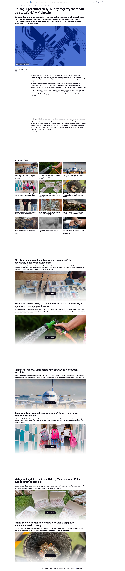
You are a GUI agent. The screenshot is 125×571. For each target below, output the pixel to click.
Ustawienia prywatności (69, 568)
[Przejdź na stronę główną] (23, 3)
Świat (41, 2)
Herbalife (59, 2)
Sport (53, 2)
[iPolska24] (30, 2)
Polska (36, 2)
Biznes (65, 2)
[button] (97, 2)
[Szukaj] (94, 2)
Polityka (47, 2)
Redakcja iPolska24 (22, 69)
